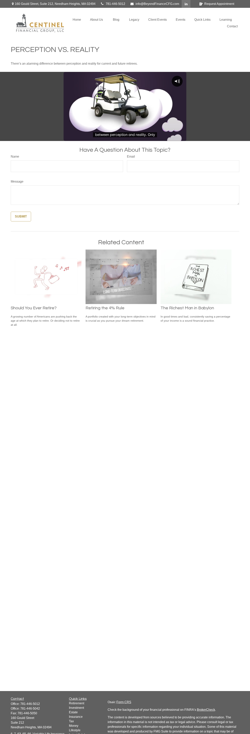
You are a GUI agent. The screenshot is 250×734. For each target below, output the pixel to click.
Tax (71, 721)
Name (15, 156)
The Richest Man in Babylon (187, 308)
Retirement (76, 703)
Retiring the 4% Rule (105, 308)
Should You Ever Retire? (34, 308)
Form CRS (123, 702)
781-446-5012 (115, 3)
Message (17, 181)
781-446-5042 (30, 708)
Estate (73, 712)
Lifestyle (74, 730)
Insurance (76, 716)
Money (73, 725)
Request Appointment (219, 3)
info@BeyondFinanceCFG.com (157, 3)
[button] (77, 19)
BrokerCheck (206, 709)
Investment (76, 707)
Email (131, 156)
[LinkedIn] (186, 4)
